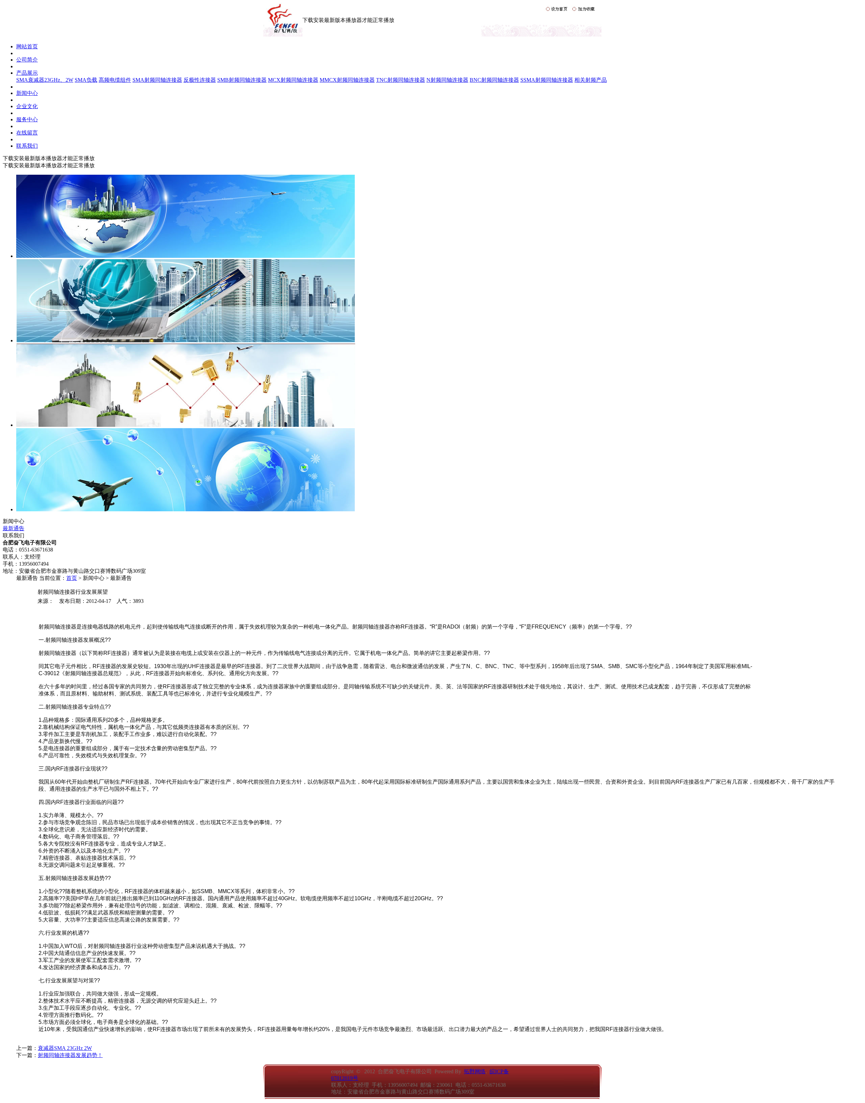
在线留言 (27, 133)
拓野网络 (475, 1071)
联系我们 (27, 146)
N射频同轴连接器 (447, 80)
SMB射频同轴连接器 (242, 80)
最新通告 (13, 528)
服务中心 (27, 119)
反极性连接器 (199, 80)
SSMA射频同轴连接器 (546, 80)
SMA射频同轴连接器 (157, 80)
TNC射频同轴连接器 (400, 80)
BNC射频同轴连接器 (494, 80)
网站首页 (27, 46)
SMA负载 (86, 80)
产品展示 (27, 73)
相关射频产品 (590, 80)
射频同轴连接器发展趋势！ (70, 1055)
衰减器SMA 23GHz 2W (65, 1048)
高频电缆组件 (115, 80)
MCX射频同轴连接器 (293, 80)
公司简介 (27, 60)
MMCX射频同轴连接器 (347, 80)
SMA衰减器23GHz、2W (44, 80)
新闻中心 (27, 93)
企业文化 (27, 106)
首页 (71, 578)
